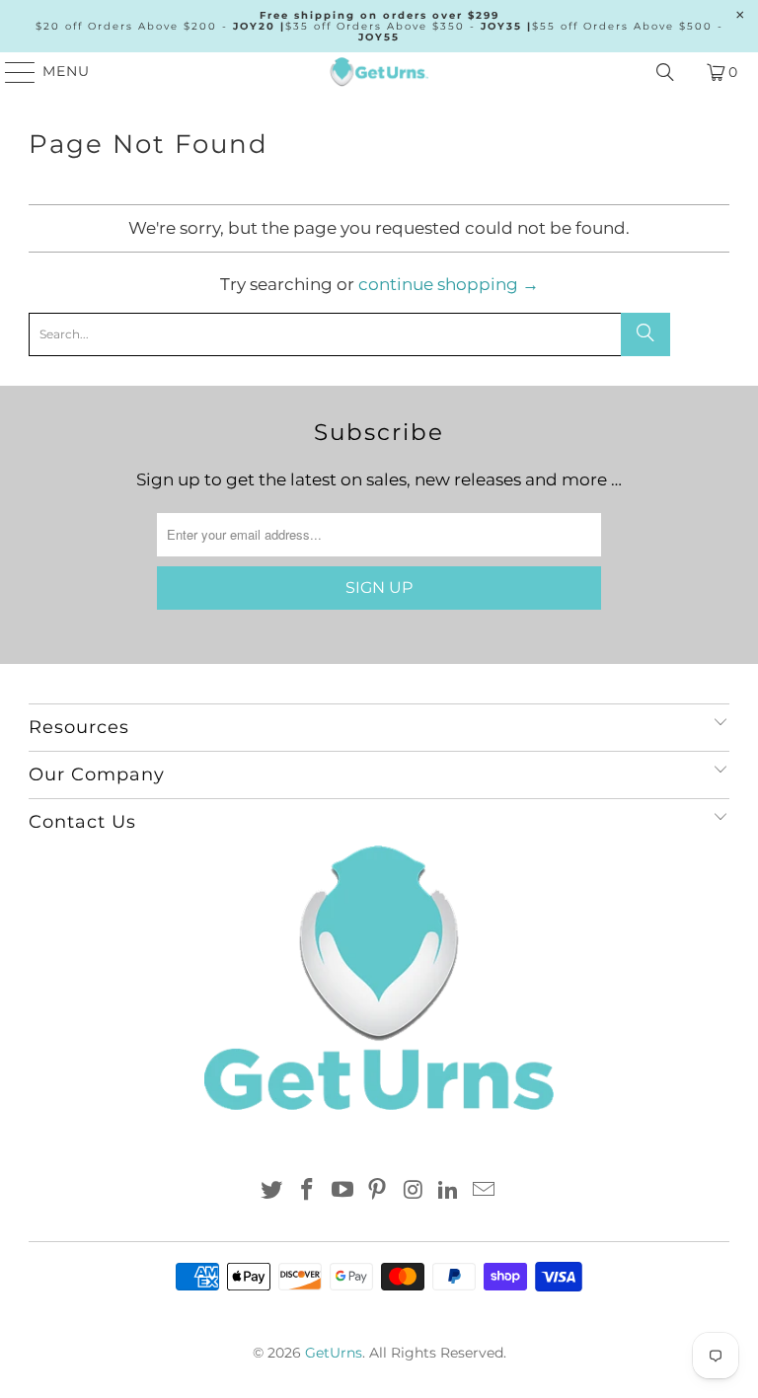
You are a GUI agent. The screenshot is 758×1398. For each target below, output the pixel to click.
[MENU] (11, 72)
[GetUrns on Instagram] (413, 1191)
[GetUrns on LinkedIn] (449, 1191)
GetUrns (333, 1352)
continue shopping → (448, 284)
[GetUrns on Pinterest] (378, 1191)
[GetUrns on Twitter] (272, 1191)
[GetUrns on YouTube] (342, 1191)
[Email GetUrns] (483, 1191)
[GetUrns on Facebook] (308, 1191)
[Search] (665, 72)
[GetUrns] (379, 72)
